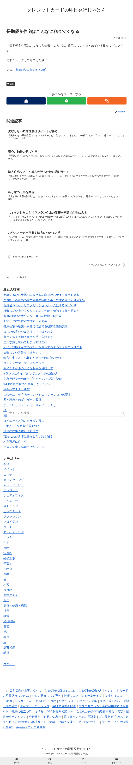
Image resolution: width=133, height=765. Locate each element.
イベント (9, 469)
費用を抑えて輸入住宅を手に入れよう (28, 337)
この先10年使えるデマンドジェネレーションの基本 (37, 394)
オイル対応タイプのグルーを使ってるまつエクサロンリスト (42, 347)
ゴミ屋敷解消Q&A (111, 716)
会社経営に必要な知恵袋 (45, 716)
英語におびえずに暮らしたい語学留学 (28, 436)
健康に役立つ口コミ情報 (27, 711)
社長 (6, 610)
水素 (6, 584)
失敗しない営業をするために (22, 352)
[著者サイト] (26, 101)
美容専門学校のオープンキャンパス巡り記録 (32, 378)
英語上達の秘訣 (110, 701)
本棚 (6, 574)
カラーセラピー (13, 485)
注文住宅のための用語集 (80, 716)
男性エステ (10, 595)
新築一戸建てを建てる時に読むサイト (74, 722)
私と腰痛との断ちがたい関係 (22, 399)
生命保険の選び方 (90, 690)
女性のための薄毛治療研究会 (95, 711)
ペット (7, 527)
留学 (6, 600)
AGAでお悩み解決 (64, 706)
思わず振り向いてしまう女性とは (25, 342)
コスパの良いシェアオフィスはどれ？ (28, 331)
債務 (6, 548)
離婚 (6, 652)
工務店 (7, 569)
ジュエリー (10, 500)
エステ (7, 474)
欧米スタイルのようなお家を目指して (28, 368)
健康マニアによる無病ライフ (83, 695)
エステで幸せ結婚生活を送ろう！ (25, 447)
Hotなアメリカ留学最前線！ (21, 426)
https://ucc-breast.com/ (31, 69)
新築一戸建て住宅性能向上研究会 (25, 321)
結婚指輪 (9, 621)
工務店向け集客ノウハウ (26, 690)
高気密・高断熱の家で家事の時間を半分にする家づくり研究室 (44, 300)
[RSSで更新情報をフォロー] (107, 101)
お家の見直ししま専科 (46, 695)
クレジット (10, 490)
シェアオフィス (13, 495)
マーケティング (13, 532)
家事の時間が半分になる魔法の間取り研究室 (32, 316)
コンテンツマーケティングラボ (23, 363)
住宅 (12, 84)
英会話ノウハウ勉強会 (30, 727)
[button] (123, 413)
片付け (7, 590)
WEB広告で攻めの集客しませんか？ (27, 384)
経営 (6, 616)
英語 (6, 631)
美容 (6, 626)
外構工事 (9, 558)
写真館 (7, 553)
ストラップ (10, 506)
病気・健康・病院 (15, 605)
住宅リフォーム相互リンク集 (78, 701)
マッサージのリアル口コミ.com (35, 701)
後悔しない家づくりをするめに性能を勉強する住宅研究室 (41, 310)
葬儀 (6, 637)
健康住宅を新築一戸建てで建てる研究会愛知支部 (35, 326)
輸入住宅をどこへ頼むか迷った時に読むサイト (34, 357)
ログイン (9, 664)
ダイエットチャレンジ (34, 706)
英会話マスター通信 (16, 389)
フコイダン (10, 521)
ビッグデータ (12, 511)
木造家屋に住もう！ (16, 441)
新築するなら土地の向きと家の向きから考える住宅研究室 (41, 295)
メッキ (7, 537)
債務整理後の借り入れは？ (20, 431)
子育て (7, 563)
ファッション (12, 516)
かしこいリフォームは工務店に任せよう (29, 405)
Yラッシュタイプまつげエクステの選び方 (30, 373)
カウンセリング (13, 479)
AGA (6, 464)
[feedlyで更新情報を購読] (66, 101)
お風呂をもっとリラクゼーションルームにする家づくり (39, 305)
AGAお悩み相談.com (59, 711)
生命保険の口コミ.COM (60, 690)
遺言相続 (9, 647)
